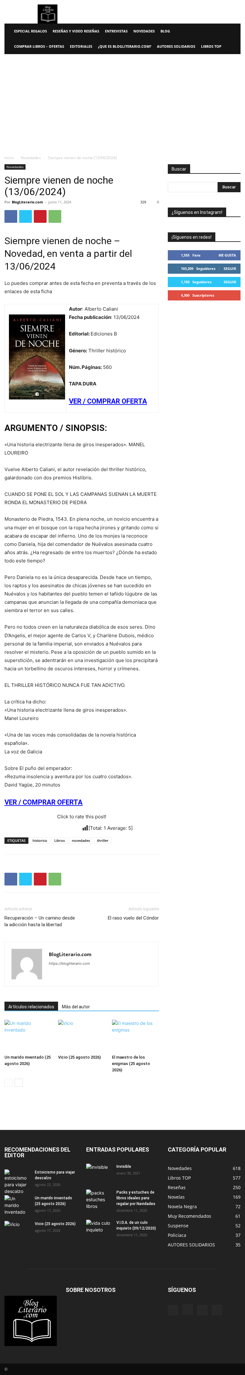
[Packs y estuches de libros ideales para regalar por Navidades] (99, 1199)
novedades (81, 840)
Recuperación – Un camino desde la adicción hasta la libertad (39, 921)
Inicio (9, 157)
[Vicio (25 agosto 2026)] (81, 1036)
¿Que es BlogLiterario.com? (124, 46)
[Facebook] (10, 216)
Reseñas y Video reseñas (76, 31)
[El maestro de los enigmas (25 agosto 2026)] (135, 1036)
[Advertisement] (122, 101)
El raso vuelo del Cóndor (133, 918)
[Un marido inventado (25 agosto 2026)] (27, 1036)
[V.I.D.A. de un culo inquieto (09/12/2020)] (99, 1229)
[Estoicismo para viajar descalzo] (17, 1182)
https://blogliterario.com (69, 963)
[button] (233, 31)
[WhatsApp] (54, 216)
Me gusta (227, 255)
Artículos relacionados (31, 1006)
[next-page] (19, 1083)
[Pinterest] (40, 216)
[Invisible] (99, 1172)
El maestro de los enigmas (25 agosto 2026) (131, 1063)
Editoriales (81, 46)
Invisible (123, 1166)
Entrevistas (116, 31)
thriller (102, 840)
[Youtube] (217, 1310)
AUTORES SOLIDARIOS (176, 46)
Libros (59, 840)
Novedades (144, 31)
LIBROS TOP (211, 46)
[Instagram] (187, 1309)
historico (40, 840)
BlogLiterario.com (27, 202)
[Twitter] (25, 216)
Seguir (230, 268)
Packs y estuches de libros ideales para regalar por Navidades (135, 1198)
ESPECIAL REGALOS (30, 31)
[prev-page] (8, 1083)
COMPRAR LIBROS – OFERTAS (39, 46)
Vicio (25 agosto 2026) (79, 1057)
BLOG (165, 31)
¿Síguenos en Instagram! (197, 212)
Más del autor (76, 1006)
